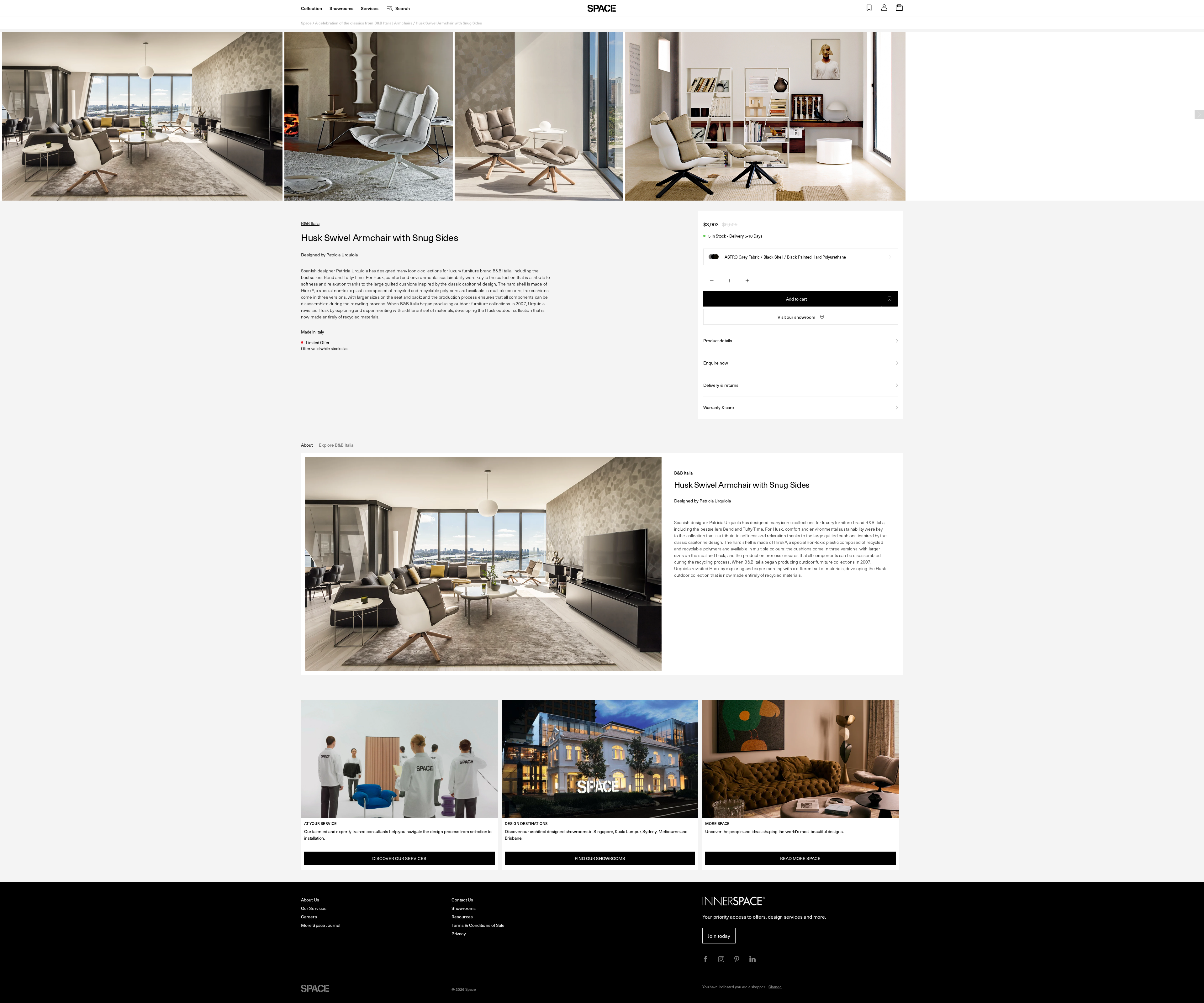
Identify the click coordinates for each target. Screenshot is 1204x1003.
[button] (869, 8)
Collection (311, 8)
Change (775, 987)
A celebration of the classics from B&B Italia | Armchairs (363, 23)
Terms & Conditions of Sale (478, 925)
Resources (462, 916)
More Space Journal (320, 925)
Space (306, 23)
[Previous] (4, 114)
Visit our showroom (796, 317)
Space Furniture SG (602, 8)
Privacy (459, 933)
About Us (310, 899)
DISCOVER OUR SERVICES (399, 858)
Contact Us (462, 899)
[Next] (1199, 114)
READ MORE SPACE (800, 858)
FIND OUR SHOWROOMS (600, 858)
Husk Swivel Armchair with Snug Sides (449, 23)
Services (369, 8)
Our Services (313, 908)
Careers (309, 916)
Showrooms (341, 8)
